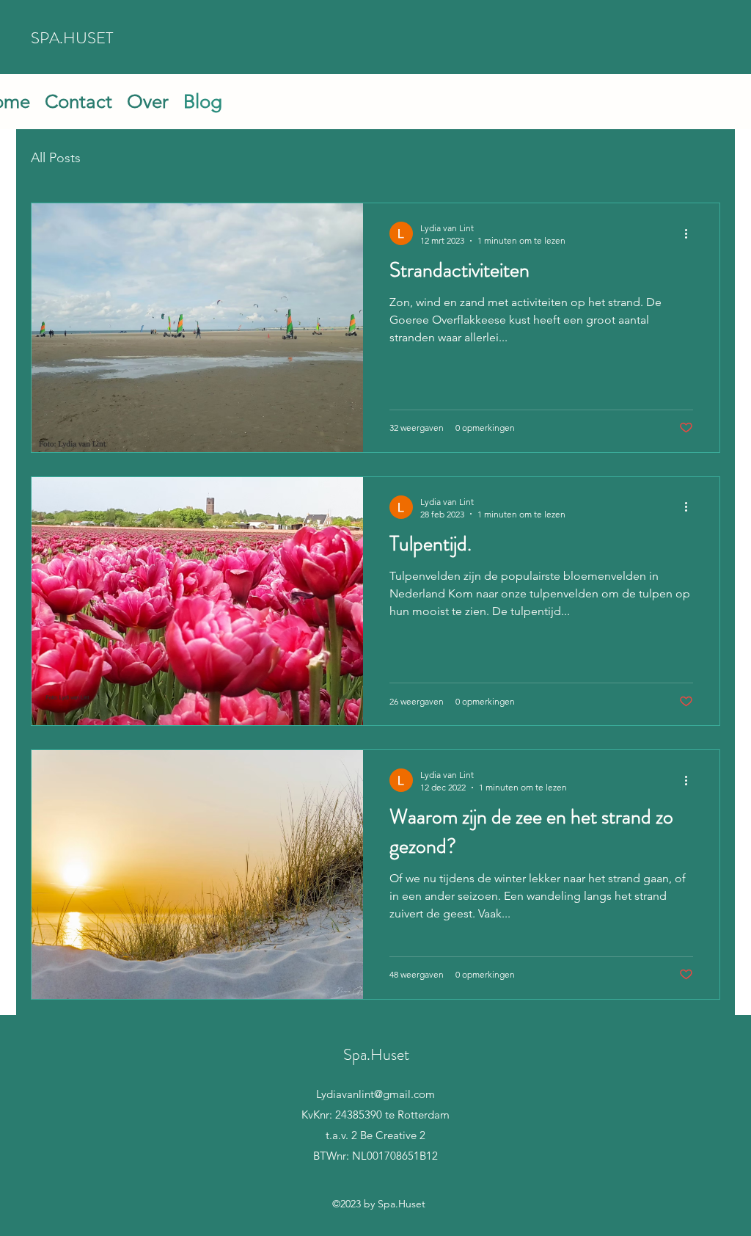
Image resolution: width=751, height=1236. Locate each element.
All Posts (56, 158)
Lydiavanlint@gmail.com (375, 1094)
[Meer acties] (691, 233)
